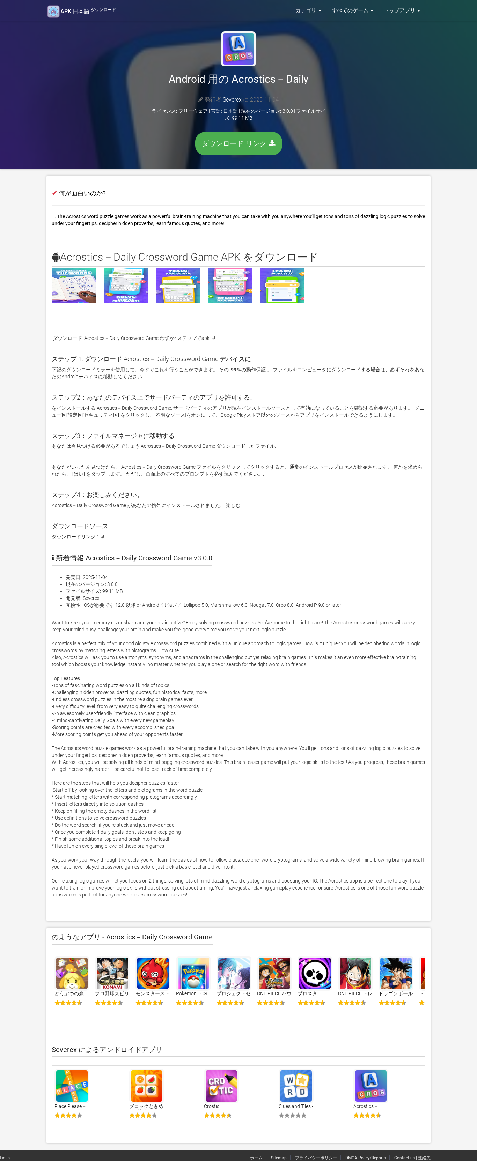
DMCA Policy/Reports (365, 1157)
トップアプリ (400, 10)
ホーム (257, 1157)
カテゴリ (306, 10)
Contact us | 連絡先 (412, 1157)
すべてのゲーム (351, 10)
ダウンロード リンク (235, 143)
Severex (232, 99)
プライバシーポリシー (316, 1157)
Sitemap (279, 1157)
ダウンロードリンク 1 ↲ (78, 536)
